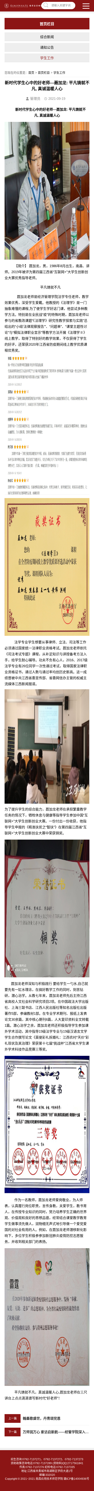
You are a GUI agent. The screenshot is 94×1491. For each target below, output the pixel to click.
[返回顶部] (89, 1337)
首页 (31, 72)
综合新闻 (47, 37)
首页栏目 (44, 72)
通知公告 (47, 47)
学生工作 (47, 58)
